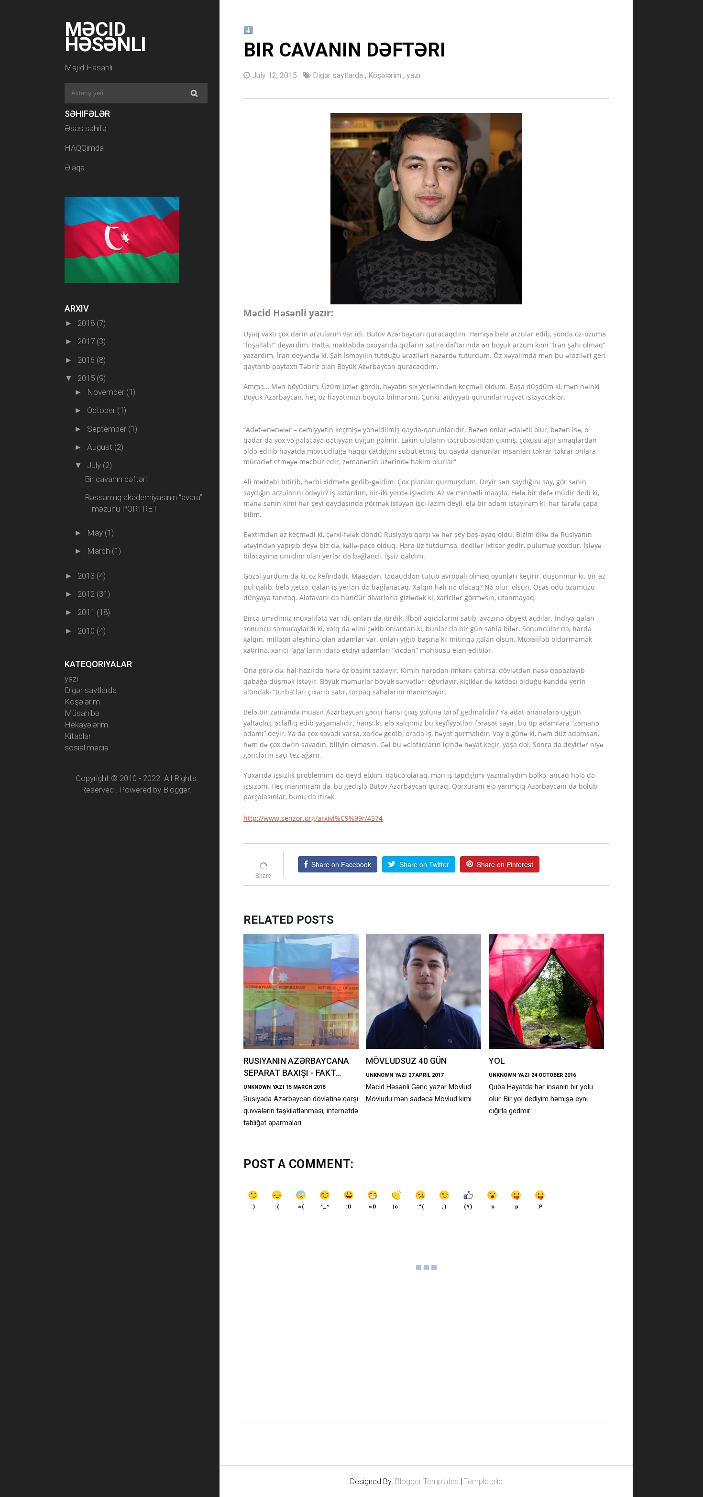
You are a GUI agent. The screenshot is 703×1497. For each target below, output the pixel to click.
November (106, 392)
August (100, 447)
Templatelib (483, 1481)
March (99, 551)
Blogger (176, 789)
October (102, 410)
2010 (87, 631)
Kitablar (78, 736)
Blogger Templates (427, 1481)
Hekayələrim (86, 724)
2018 (87, 323)
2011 (87, 612)
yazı (71, 678)
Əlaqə (75, 167)
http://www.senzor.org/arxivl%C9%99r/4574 (313, 818)
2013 (87, 576)
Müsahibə (82, 713)
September (107, 429)
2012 (87, 594)
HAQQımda (84, 148)
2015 (87, 378)
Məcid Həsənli (105, 37)
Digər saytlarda (91, 690)
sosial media (87, 747)
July (95, 465)
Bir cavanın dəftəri (116, 479)
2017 (87, 341)
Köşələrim (82, 701)
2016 (87, 360)
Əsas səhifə (86, 128)
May (96, 532)
